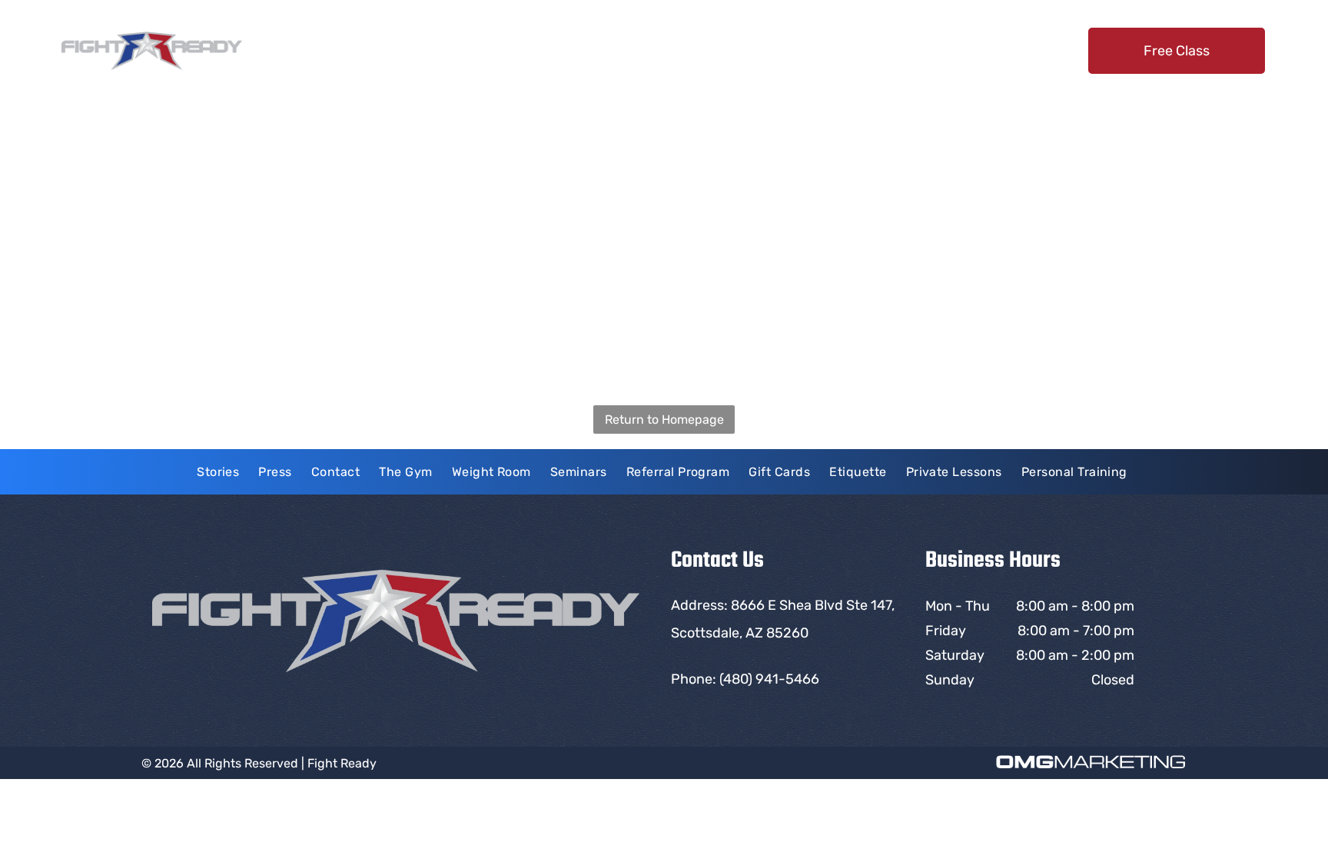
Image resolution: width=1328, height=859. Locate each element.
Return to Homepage (664, 419)
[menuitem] (495, 51)
